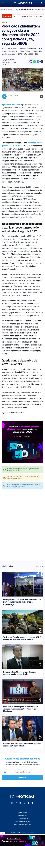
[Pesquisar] (41, 3)
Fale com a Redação (22, 821)
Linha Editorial (22, 819)
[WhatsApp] (34, 61)
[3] (22, 657)
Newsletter (22, 813)
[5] (22, 728)
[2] (22, 622)
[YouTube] (20, 803)
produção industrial (11, 105)
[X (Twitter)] (41, 61)
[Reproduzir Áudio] (4, 96)
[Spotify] (32, 803)
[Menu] (3, 3)
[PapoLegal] (30, 61)
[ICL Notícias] (22, 3)
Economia (5, 22)
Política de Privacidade (22, 824)
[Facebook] (38, 61)
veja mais (38, 567)
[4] (22, 691)
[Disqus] (22, 523)
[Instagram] (12, 803)
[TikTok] (28, 803)
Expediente (22, 816)
